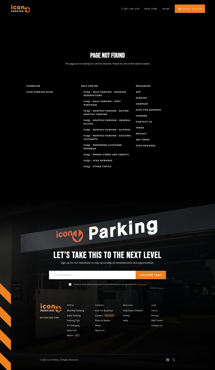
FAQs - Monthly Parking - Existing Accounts (107, 137)
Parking (141, 98)
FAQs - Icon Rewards (98, 160)
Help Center (89, 86)
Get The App (131, 8)
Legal (153, 305)
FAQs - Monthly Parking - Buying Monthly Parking (106, 112)
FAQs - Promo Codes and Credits (106, 154)
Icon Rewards (146, 145)
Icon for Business (148, 110)
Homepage (33, 86)
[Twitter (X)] (173, 359)
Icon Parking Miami (40, 92)
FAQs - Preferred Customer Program (103, 147)
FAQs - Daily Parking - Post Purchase (102, 103)
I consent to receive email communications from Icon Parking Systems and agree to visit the (109, 284)
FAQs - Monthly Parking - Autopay (107, 130)
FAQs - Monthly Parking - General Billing (107, 122)
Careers (141, 116)
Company (142, 104)
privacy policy (141, 284)
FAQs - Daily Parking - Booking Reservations (105, 94)
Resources (143, 86)
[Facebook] (167, 359)
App (138, 92)
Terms (140, 128)
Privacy (141, 134)
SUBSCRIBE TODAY (150, 275)
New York (150, 8)
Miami (166, 8)
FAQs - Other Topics (97, 166)
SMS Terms (143, 140)
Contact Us (144, 122)
